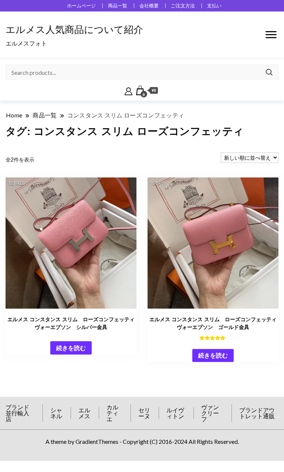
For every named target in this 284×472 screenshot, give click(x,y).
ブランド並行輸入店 (17, 412)
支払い (214, 5)
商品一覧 (117, 5)
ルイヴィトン (175, 412)
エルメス (84, 412)
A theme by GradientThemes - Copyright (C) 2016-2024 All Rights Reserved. (142, 441)
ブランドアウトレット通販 (257, 412)
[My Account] (128, 90)
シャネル (56, 412)
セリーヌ (144, 412)
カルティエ (112, 412)
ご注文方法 (183, 5)
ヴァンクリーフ (210, 412)
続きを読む (71, 347)
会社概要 (149, 5)
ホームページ (81, 5)
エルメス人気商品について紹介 (74, 30)
